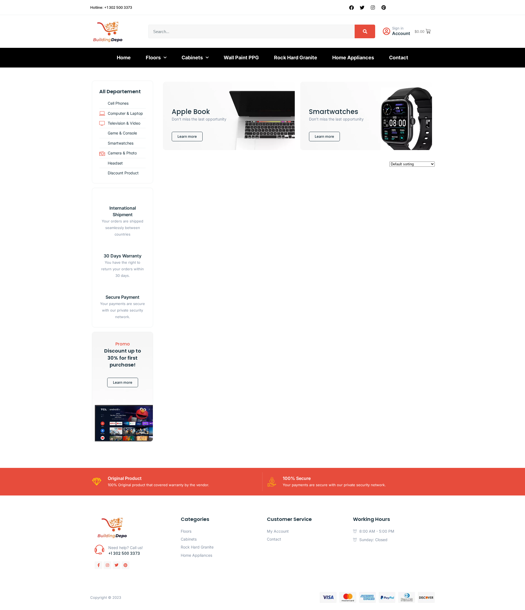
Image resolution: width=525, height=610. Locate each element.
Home (124, 57)
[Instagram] (373, 7)
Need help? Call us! (125, 547)
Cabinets (192, 57)
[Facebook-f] (98, 565)
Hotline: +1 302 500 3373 (111, 7)
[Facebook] (351, 7)
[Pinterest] (383, 7)
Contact (398, 57)
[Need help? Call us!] (99, 549)
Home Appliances (353, 57)
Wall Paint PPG (241, 57)
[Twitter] (362, 7)
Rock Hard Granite (295, 57)
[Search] (365, 31)
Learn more (122, 382)
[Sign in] (386, 31)
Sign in (398, 28)
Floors (153, 57)
